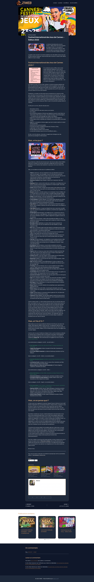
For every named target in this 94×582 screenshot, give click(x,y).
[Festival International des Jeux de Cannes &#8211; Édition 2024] (47, 469)
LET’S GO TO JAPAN (64, 505)
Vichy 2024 (57, 187)
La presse (60, 2)
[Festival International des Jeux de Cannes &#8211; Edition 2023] (34, 469)
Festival (39, 497)
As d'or (30, 497)
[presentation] (27, 522)
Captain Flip (36, 337)
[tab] (45, 539)
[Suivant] (74, 527)
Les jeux (55, 2)
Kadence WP (56, 578)
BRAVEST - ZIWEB (32, 552)
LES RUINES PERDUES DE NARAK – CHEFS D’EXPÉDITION (27, 531)
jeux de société (48, 497)
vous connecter (34, 560)
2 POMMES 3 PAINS (29, 505)
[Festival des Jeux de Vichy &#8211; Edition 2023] (59, 469)
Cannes (34, 497)
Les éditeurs (66, 2)
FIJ (43, 497)
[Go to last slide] (20, 527)
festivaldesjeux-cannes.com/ (39, 455)
